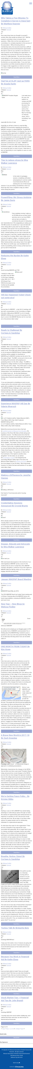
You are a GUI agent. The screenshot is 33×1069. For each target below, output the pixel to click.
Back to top (16, 1062)
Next (18, 1028)
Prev (7, 1028)
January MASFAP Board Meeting (16, 579)
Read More (16, 77)
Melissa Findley (7, 28)
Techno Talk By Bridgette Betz (15, 928)
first (4, 1028)
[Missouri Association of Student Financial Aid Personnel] (7, 14)
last (22, 1028)
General (9, 29)
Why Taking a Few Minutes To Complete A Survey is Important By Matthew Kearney (15, 21)
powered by (12, 1066)
